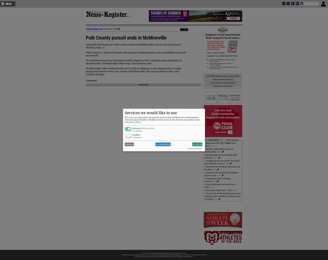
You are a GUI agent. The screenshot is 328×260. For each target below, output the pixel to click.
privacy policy (134, 122)
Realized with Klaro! (195, 149)
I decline (129, 144)
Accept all (197, 144)
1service (137, 131)
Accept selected (163, 144)
